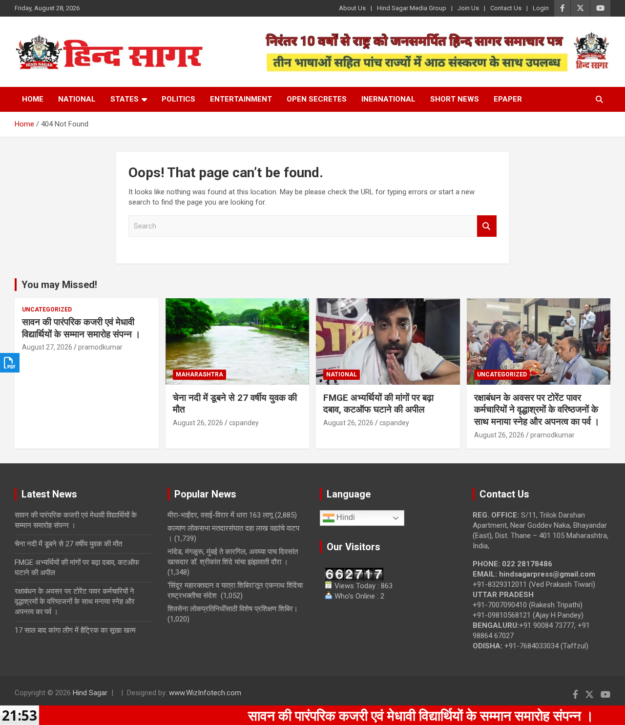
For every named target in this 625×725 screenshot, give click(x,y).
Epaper (508, 99)
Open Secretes (317, 99)
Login (541, 8)
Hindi (344, 518)
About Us (352, 8)
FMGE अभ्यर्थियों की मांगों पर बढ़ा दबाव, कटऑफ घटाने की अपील (378, 403)
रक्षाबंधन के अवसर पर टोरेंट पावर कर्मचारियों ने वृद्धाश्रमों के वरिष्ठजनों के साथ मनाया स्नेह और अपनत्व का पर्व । (537, 409)
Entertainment (241, 99)
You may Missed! (59, 284)
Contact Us (505, 8)
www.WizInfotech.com (205, 692)
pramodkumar (100, 347)
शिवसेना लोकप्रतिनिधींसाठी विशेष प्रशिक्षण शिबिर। (232, 608)
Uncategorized (47, 309)
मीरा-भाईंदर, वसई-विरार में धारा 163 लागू (220, 515)
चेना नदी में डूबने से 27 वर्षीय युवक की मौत (68, 543)
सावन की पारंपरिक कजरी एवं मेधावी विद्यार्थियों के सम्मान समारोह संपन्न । (81, 328)
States (124, 99)
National (77, 99)
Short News (454, 99)
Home (32, 99)
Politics (178, 99)
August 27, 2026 (47, 347)
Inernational (388, 99)
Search (487, 226)
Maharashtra (199, 374)
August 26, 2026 (198, 423)
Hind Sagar (90, 692)
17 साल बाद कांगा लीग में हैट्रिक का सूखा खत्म (75, 630)
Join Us (468, 8)
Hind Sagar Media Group (411, 8)
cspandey (244, 423)
